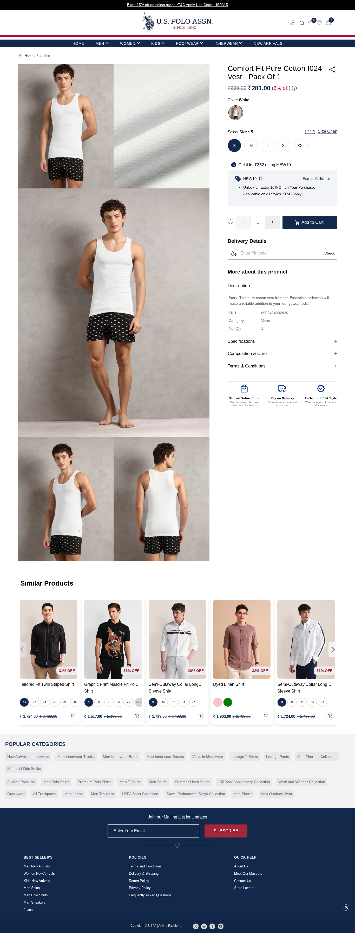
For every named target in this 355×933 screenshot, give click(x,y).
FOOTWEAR (187, 43)
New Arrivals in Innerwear (28, 756)
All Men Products (21, 782)
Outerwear (16, 794)
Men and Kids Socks (24, 768)
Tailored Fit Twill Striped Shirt (47, 684)
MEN (100, 43)
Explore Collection (316, 179)
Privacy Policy (140, 888)
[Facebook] (212, 926)
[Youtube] (220, 926)
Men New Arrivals (37, 866)
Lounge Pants (277, 756)
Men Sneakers (34, 902)
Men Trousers (102, 794)
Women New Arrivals (39, 873)
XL (284, 145)
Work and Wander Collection (301, 782)
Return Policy (139, 881)
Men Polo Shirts (56, 782)
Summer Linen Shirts (192, 782)
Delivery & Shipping (144, 873)
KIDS (155, 43)
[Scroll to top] (346, 909)
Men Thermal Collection (317, 756)
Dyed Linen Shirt (228, 684)
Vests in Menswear (207, 756)
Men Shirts (158, 782)
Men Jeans (73, 794)
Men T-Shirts (130, 782)
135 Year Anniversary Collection (244, 782)
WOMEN (127, 43)
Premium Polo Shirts (94, 782)
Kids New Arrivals (37, 881)
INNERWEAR (226, 43)
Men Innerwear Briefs (120, 756)
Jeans (28, 910)
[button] (260, 178)
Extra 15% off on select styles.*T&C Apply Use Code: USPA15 (177, 5)
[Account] (293, 22)
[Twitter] (196, 926)
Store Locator (244, 888)
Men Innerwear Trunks (76, 756)
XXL (301, 145)
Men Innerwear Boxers (165, 756)
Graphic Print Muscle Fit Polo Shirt (111, 687)
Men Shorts (242, 794)
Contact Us (242, 881)
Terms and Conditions (145, 866)
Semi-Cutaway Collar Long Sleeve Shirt (174, 687)
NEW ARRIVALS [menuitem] (268, 43)
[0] (310, 22)
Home (28, 56)
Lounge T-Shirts (245, 756)
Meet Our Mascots (248, 873)
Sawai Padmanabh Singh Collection (196, 794)
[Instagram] (204, 926)
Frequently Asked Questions (150, 895)
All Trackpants (44, 794)
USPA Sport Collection (140, 794)
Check (329, 253)
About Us (241, 866)
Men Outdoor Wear (276, 794)
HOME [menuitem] (78, 43)
